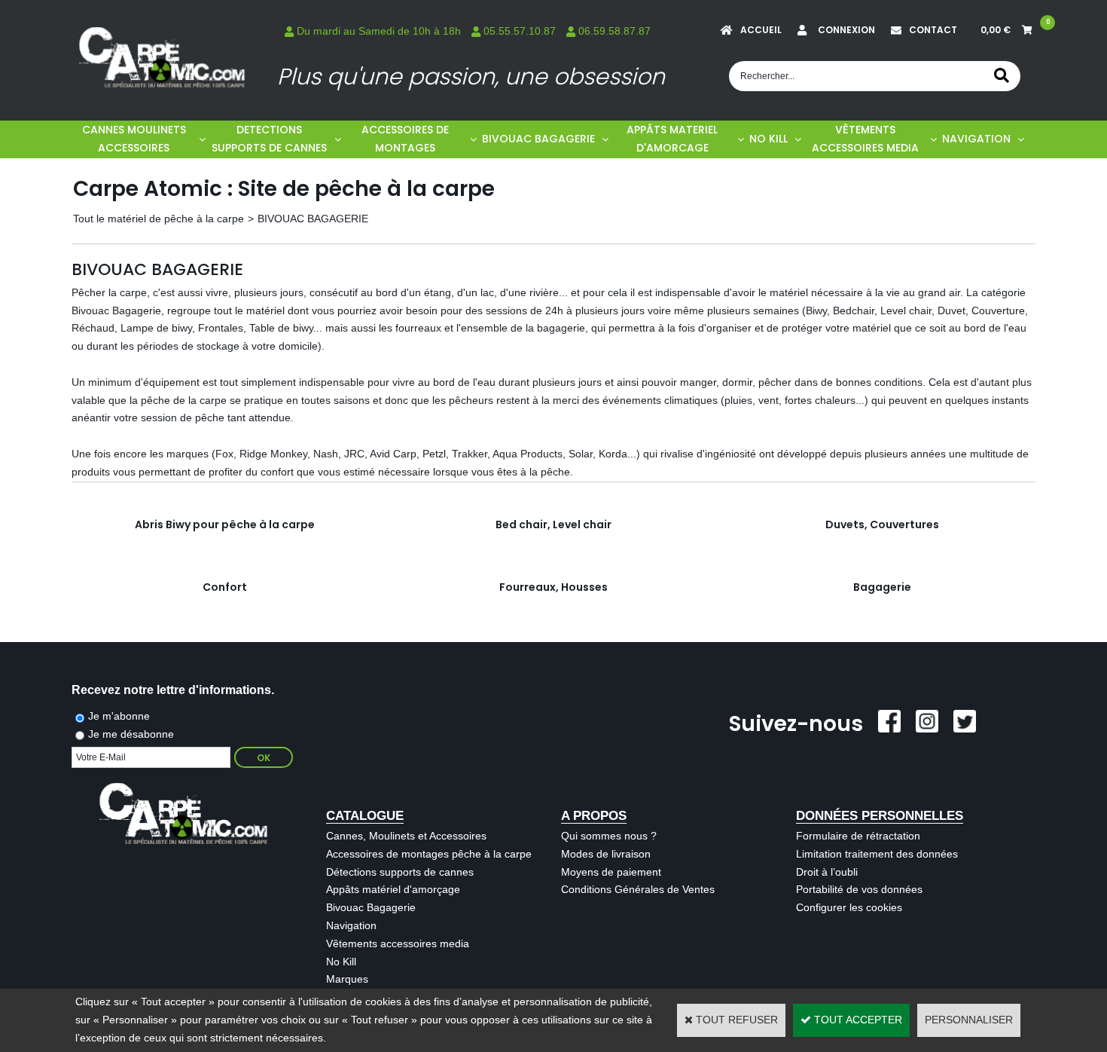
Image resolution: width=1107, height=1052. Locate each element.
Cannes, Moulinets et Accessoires (406, 836)
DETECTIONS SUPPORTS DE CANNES (269, 138)
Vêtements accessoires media (397, 943)
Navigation (351, 925)
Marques (347, 979)
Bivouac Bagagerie (371, 907)
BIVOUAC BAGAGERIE (538, 138)
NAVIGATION (976, 138)
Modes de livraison (606, 854)
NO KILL (768, 138)
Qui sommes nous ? (609, 836)
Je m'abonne (119, 716)
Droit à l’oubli (827, 872)
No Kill (341, 962)
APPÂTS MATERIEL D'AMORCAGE (672, 138)
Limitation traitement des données (877, 854)
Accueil (761, 29)
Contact (933, 29)
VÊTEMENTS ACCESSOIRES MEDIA (865, 138)
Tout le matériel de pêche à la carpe (158, 219)
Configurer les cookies (849, 907)
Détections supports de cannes (400, 872)
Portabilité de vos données (859, 889)
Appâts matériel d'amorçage (393, 889)
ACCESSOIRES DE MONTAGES (405, 138)
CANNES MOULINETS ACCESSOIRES (134, 138)
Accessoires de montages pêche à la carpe (429, 854)
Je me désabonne (131, 734)
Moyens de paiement (611, 872)
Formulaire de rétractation (858, 836)
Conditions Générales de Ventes (638, 889)
